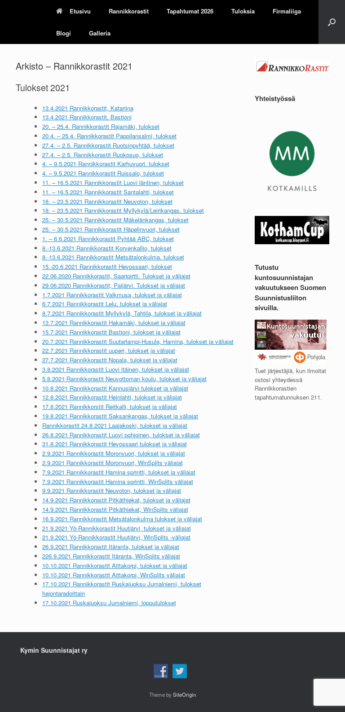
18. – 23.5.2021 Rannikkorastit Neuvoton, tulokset (107, 201)
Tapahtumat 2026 (190, 11)
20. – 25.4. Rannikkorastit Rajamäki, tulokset (100, 126)
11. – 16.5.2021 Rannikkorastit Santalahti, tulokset (108, 192)
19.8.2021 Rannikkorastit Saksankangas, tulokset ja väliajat (120, 416)
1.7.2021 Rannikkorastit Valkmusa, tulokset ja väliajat (112, 294)
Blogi (63, 33)
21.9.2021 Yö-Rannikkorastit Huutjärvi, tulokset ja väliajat (116, 528)
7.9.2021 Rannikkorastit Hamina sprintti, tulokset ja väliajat (118, 472)
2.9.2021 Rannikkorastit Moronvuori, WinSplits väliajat (112, 462)
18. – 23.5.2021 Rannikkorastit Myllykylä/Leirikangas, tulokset (123, 210)
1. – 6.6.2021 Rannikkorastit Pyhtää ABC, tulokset (108, 238)
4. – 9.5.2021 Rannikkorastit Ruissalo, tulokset (103, 173)
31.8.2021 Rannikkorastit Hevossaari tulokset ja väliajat (114, 444)
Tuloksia (243, 11)
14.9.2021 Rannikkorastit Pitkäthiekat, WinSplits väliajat (115, 509)
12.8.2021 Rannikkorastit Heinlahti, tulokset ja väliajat (112, 397)
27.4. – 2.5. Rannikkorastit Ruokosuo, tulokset (102, 154)
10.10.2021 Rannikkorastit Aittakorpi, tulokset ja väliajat (114, 565)
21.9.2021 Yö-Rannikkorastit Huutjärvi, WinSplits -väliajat (116, 537)
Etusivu (80, 11)
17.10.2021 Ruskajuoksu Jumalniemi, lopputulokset (109, 602)
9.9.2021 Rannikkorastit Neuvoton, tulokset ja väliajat (111, 490)
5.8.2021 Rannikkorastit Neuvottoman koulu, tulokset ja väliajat (124, 378)
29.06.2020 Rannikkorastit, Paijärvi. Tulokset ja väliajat (113, 285)
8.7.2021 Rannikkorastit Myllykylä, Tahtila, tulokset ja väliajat (122, 313)
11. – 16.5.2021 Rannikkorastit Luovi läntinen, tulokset (113, 182)
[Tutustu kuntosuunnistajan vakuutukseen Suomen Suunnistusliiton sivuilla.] (291, 362)
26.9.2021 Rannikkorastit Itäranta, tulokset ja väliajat (110, 546)
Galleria (100, 33)
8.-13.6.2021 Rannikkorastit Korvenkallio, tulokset (107, 248)
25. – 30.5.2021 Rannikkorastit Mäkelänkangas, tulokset (115, 219)
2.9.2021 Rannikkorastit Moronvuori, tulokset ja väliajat (113, 453)
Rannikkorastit (129, 11)
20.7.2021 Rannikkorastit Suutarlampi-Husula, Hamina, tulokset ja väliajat (138, 341)
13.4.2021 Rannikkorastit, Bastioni (87, 117)
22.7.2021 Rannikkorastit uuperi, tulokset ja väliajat (108, 350)
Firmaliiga (287, 11)
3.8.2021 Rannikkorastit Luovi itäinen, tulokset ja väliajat (115, 369)
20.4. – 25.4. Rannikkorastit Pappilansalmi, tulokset (109, 136)
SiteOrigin (184, 694)
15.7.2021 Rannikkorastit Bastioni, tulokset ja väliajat (111, 332)
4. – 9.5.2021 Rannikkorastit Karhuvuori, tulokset (105, 163)
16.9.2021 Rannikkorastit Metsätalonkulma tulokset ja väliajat (122, 518)
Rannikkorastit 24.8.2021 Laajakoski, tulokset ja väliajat (114, 425)
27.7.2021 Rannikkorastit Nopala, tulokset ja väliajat (109, 360)
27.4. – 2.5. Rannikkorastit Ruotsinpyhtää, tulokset (108, 145)
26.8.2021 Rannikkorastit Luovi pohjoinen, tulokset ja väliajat (121, 435)
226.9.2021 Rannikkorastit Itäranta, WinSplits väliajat (111, 556)
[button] (331, 22)
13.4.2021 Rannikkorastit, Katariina (87, 108)
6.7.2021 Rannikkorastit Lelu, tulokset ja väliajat (104, 303)
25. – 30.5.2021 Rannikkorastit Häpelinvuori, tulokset (111, 229)
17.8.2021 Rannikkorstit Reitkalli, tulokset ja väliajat (109, 406)
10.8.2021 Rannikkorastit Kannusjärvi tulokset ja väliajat (115, 388)
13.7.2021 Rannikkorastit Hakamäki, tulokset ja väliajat (114, 322)
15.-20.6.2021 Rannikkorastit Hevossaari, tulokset (107, 266)
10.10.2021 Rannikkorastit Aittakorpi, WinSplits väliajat (113, 575)
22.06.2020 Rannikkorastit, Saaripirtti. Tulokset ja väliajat (116, 276)
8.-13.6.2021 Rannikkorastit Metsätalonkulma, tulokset (113, 257)
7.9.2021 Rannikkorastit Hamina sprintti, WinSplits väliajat (117, 481)
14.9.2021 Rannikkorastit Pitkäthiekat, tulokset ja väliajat (116, 500)
